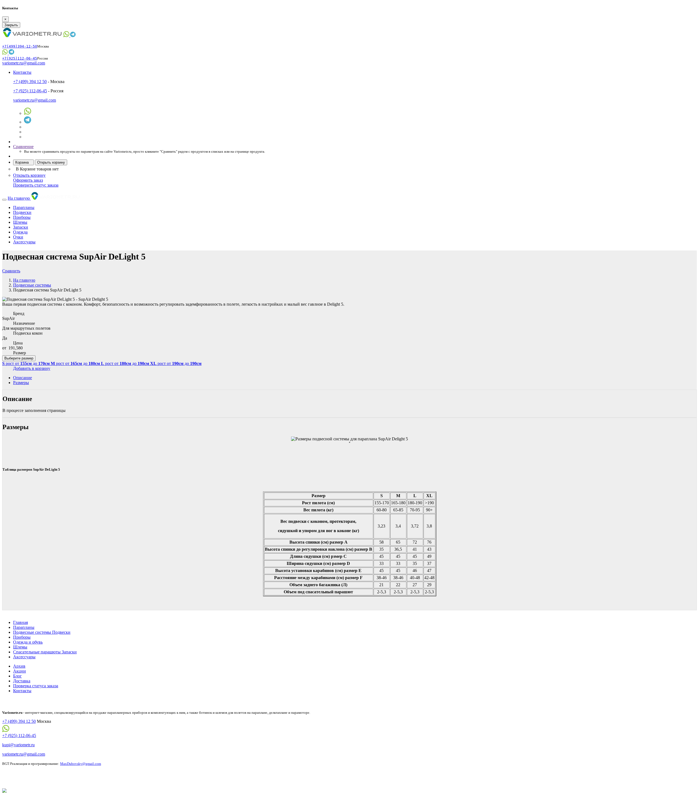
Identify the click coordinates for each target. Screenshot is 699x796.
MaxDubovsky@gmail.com (80, 764)
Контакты (22, 690)
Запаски (20, 227)
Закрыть (11, 25)
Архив (19, 666)
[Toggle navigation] (4, 200)
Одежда (20, 232)
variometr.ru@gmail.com (23, 63)
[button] (22, 72)
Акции (19, 671)
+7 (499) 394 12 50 (30, 81)
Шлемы (20, 222)
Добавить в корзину (31, 368)
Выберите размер (18, 358)
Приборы (22, 217)
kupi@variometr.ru (18, 744)
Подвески (22, 212)
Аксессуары (24, 242)
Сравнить (11, 271)
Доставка (21, 681)
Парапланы (23, 207)
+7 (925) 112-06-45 (30, 91)
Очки (18, 237)
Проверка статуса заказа (35, 685)
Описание (22, 377)
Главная (20, 622)
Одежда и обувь (28, 642)
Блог (17, 676)
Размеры (21, 382)
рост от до (26, 363)
